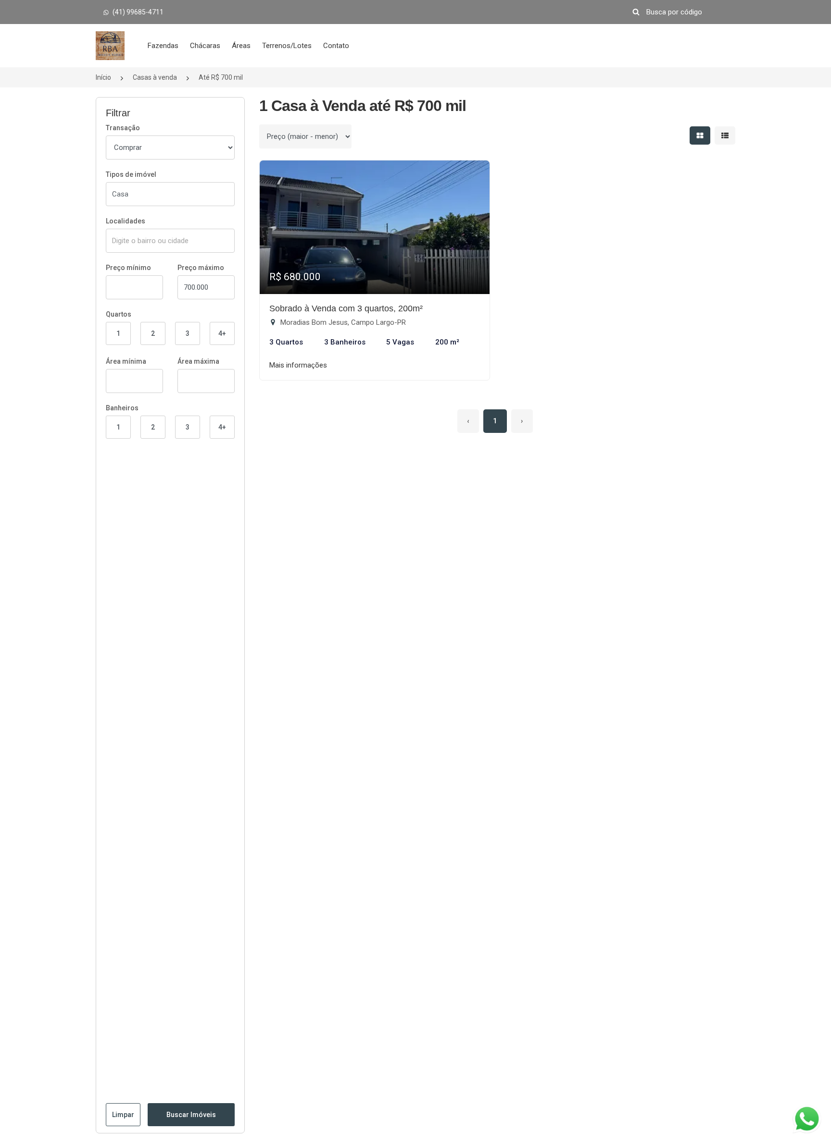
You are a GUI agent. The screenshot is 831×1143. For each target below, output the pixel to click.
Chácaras (205, 45)
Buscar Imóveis (191, 1114)
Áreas (241, 45)
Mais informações (298, 365)
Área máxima (198, 361)
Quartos (118, 314)
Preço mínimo (128, 267)
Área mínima (126, 361)
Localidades (125, 221)
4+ (222, 333)
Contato (336, 45)
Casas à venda (155, 77)
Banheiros (122, 408)
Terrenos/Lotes (287, 45)
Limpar (123, 1114)
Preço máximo (200, 267)
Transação (123, 128)
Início (103, 77)
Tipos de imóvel (131, 174)
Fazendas (163, 45)
